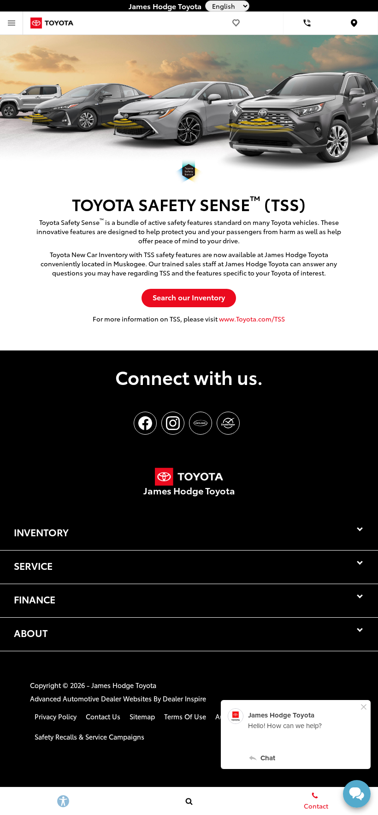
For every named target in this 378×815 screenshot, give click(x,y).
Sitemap (142, 716)
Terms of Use (185, 716)
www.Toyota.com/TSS (252, 318)
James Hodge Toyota (123, 685)
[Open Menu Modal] (11, 22)
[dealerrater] (228, 423)
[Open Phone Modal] (307, 22)
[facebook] (145, 423)
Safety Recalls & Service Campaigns (89, 736)
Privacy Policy (56, 716)
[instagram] (172, 423)
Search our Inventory (189, 297)
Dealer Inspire (184, 698)
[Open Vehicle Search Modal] (189, 801)
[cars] (200, 423)
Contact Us (103, 716)
